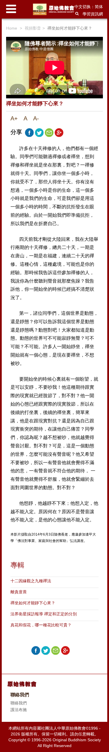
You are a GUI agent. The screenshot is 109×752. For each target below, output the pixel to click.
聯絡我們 (18, 703)
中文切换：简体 (88, 6)
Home (11, 28)
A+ (14, 118)
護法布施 (18, 709)
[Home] (54, 9)
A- (36, 118)
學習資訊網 (93, 14)
